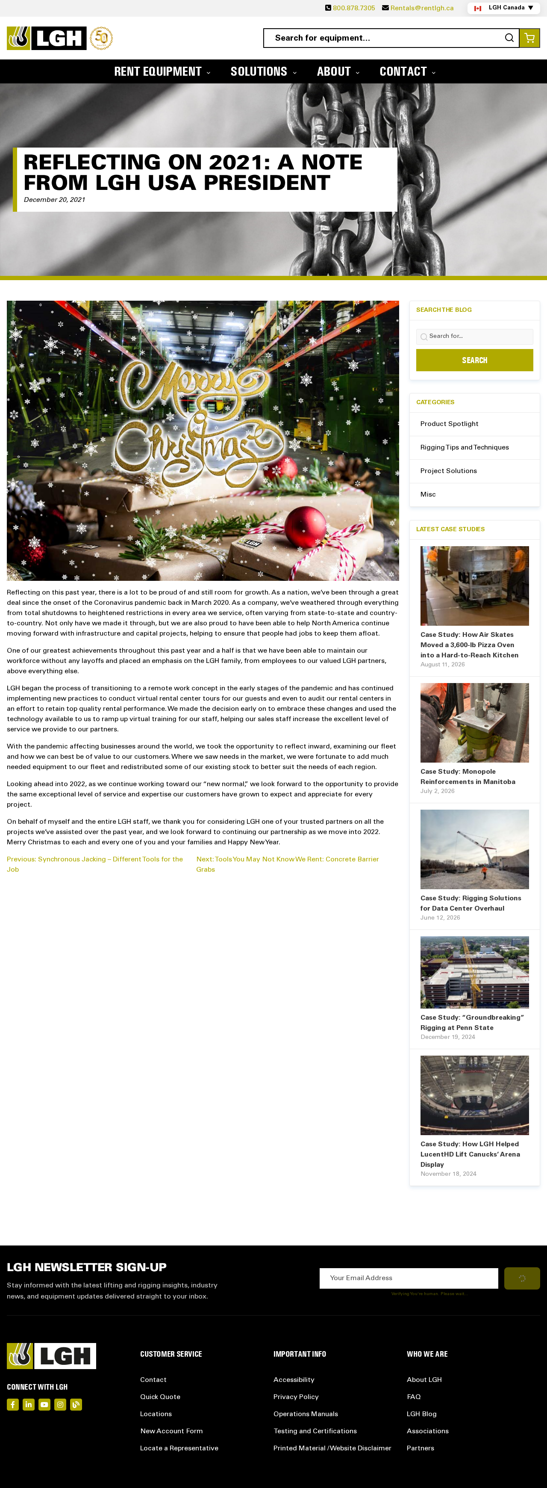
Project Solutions (449, 471)
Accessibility (294, 1380)
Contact (153, 1380)
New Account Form (171, 1431)
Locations (156, 1414)
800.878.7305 (354, 8)
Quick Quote (160, 1397)
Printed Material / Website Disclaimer (332, 1448)
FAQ (414, 1397)
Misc (428, 494)
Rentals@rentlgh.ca (422, 8)
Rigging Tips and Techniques (465, 447)
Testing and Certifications (315, 1431)
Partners (420, 1448)
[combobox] (391, 38)
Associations (428, 1431)
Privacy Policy (296, 1397)
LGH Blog (422, 1414)
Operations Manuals (306, 1414)
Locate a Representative (179, 1448)
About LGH (424, 1380)
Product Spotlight (450, 424)
